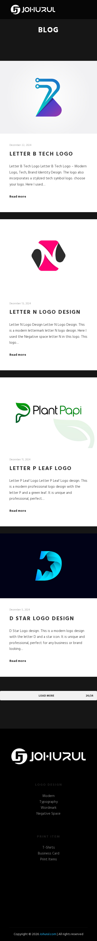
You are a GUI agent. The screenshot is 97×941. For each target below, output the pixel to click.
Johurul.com (48, 934)
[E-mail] (31, 886)
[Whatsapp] (66, 886)
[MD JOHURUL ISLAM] (33, 9)
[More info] (75, 10)
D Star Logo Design (41, 618)
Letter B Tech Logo (41, 154)
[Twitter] (52, 886)
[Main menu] (83, 10)
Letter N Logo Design (45, 312)
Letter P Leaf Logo (40, 468)
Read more (17, 196)
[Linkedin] (45, 886)
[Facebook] (38, 886)
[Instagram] (59, 886)
